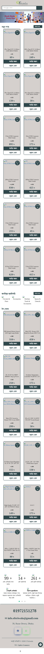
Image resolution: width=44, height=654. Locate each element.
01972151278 (24, 610)
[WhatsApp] (26, 630)
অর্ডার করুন (13, 61)
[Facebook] (17, 630)
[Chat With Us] (40, 644)
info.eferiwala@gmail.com (22, 618)
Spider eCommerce (24, 645)
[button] (19, 601)
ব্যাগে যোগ (13, 66)
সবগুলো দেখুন (37, 26)
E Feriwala (29, 641)
